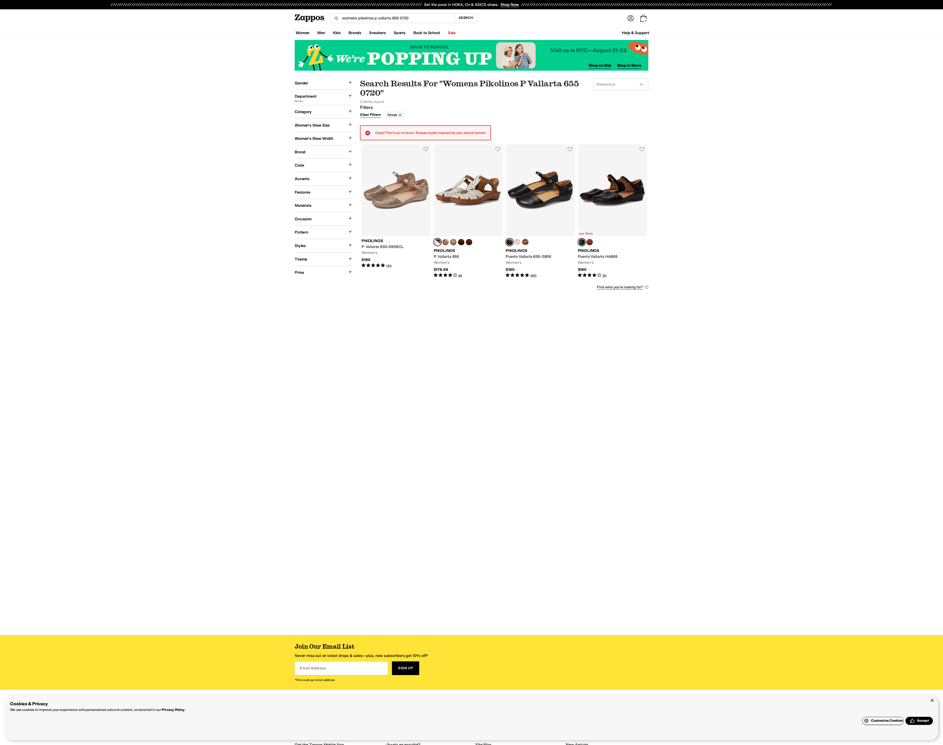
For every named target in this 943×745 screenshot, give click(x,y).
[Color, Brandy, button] (525, 242)
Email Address (313, 668)
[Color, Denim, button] (445, 242)
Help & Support (635, 32)
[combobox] (392, 18)
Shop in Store (629, 65)
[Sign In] (631, 18)
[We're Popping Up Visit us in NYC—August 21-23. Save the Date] (471, 55)
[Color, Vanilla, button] (469, 242)
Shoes (392, 115)
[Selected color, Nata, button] (438, 242)
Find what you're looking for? (620, 287)
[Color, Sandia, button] (461, 242)
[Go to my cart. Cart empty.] (643, 18)
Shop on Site (600, 65)
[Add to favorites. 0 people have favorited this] (426, 149)
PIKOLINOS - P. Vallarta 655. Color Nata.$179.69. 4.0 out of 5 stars (468, 211)
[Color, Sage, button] (453, 242)
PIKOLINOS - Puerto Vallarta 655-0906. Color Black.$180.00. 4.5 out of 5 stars (540, 211)
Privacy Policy (173, 710)
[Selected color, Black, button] (509, 242)
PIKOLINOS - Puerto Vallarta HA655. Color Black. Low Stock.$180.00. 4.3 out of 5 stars (612, 211)
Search (466, 18)
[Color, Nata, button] (517, 242)
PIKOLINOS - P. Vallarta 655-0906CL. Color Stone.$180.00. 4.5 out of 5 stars (396, 211)
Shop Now (509, 4)
